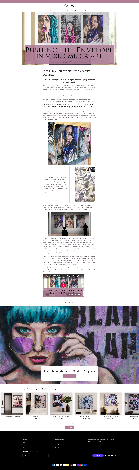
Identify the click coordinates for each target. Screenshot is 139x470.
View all (69, 427)
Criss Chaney (71, 467)
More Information (69, 376)
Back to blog (70, 302)
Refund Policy (58, 444)
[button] (24, 5)
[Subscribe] (46, 455)
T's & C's (57, 442)
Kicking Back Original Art (86, 416)
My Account (57, 437)
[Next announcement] (116, 1)
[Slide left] (66, 423)
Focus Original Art (36, 416)
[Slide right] (72, 423)
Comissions (25, 444)
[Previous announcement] (23, 1)
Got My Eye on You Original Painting (12, 416)
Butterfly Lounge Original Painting (61, 416)
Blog (23, 447)
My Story (24, 439)
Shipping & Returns (59, 439)
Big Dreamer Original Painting (111, 416)
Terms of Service (59, 447)
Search (23, 437)
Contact (24, 442)
